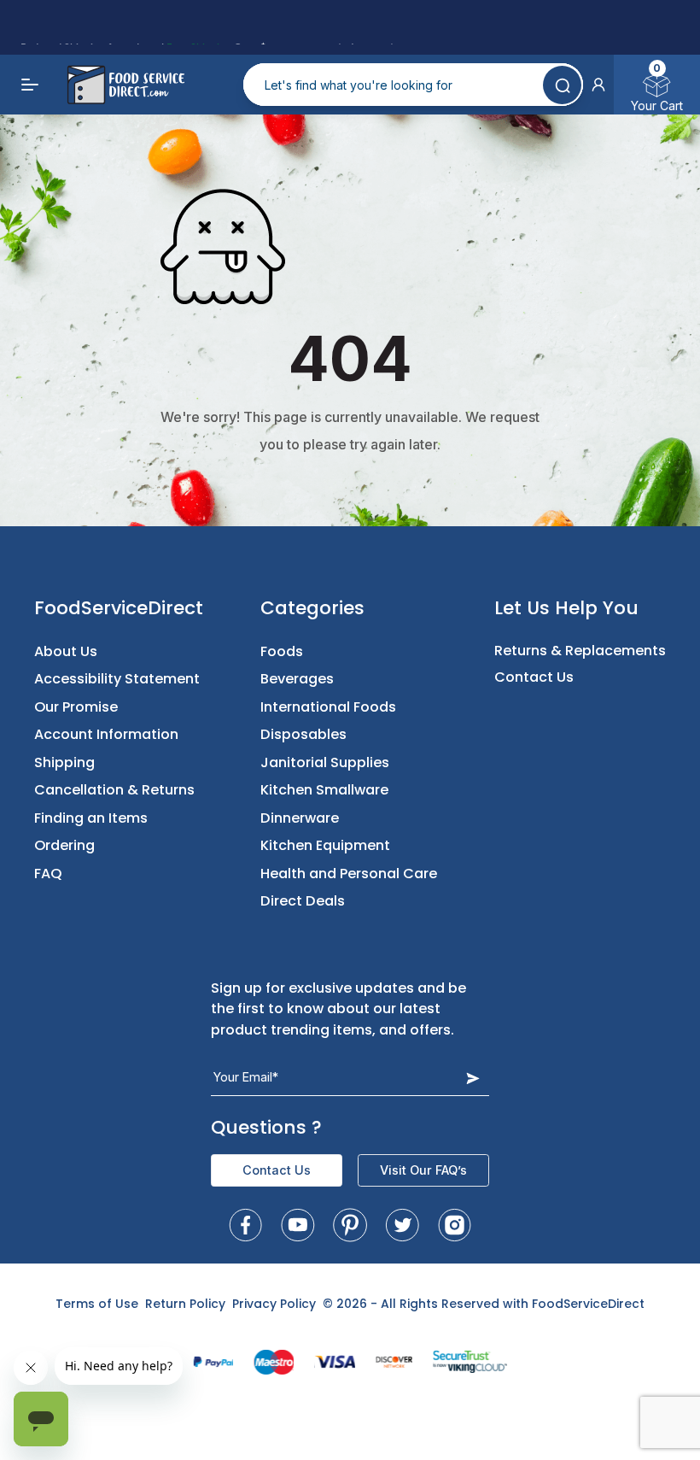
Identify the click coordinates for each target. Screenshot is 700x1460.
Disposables (303, 734)
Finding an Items (91, 818)
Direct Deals (302, 901)
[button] (598, 84)
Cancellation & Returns (114, 790)
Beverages (297, 679)
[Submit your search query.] (562, 85)
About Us (65, 651)
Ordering (64, 845)
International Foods (328, 707)
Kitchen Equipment (325, 845)
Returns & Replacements (580, 650)
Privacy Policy (274, 1303)
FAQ (48, 873)
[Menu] (30, 85)
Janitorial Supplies (324, 762)
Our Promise (76, 707)
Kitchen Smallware (324, 790)
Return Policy (185, 1303)
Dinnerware (299, 818)
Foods (281, 651)
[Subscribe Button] (473, 1077)
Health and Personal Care (348, 873)
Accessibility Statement (117, 679)
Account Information (106, 734)
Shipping (64, 762)
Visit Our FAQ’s (423, 1170)
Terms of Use (96, 1303)
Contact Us (534, 677)
